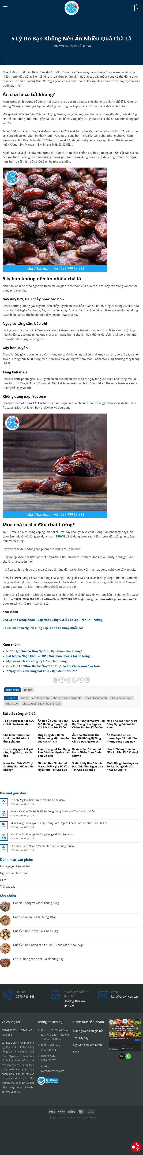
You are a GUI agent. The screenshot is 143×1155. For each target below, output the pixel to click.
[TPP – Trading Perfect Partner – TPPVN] (71, 8)
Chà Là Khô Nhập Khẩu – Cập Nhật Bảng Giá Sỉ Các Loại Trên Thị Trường (52, 620)
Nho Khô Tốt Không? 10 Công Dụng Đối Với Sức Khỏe (42, 834)
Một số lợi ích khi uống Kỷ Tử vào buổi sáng (36, 661)
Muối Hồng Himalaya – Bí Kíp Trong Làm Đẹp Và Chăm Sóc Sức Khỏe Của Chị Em (58, 822)
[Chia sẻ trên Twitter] (68, 680)
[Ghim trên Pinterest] (81, 680)
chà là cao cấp (40, 698)
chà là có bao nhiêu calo (67, 698)
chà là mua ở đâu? (121, 698)
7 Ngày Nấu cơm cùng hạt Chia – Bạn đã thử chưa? (41, 671)
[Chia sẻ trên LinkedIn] (87, 680)
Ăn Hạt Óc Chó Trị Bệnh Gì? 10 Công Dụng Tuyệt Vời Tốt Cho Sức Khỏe (52, 811)
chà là (24, 698)
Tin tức (28, 689)
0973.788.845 (25, 996)
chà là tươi (12, 703)
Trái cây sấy (7, 886)
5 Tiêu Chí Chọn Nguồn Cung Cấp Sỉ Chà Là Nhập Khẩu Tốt (43, 628)
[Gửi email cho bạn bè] (75, 680)
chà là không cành (96, 698)
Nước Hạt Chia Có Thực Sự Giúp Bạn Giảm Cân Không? (44, 651)
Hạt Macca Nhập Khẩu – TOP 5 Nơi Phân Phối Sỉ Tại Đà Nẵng (48, 656)
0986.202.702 (49, 1060)
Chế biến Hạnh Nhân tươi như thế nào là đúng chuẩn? (42, 845)
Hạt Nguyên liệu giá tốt (15, 866)
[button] (5, 8)
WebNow (92, 1117)
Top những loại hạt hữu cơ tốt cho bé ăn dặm (37, 799)
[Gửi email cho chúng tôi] (122, 1056)
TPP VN (87, 45)
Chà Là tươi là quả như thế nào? (41, 703)
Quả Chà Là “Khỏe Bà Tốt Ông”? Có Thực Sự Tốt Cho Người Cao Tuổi (53, 666)
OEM (3, 880)
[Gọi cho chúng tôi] (128, 1056)
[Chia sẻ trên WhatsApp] (56, 680)
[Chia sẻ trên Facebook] (62, 680)
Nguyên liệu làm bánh (14, 873)
